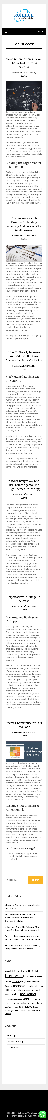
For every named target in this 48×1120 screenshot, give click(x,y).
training (9, 1010)
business (14, 976)
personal (37, 999)
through (36, 1007)
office (21, 999)
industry (14, 990)
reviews (17, 1003)
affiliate (22, 970)
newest (15, 999)
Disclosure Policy (15, 1041)
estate (30, 981)
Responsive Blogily (15, 1116)
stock (39, 1003)
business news (32, 976)
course (8, 981)
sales (23, 1003)
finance (9, 986)
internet (31, 990)
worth (8, 1013)
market (14, 994)
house (40, 986)
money (8, 999)
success (16, 1007)
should (29, 1003)
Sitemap (11, 1035)
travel (15, 1010)
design (23, 981)
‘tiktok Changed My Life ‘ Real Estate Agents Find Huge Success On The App (24, 485)
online (28, 999)
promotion (9, 1003)
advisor (13, 971)
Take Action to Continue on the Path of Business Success (24, 63)
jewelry (38, 990)
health (34, 986)
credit (16, 981)
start (34, 1003)
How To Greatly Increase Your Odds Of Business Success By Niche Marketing (24, 356)
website (36, 1010)
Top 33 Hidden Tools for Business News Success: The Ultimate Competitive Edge (21, 917)
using (29, 1011)
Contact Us (13, 1047)
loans (7, 995)
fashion (37, 982)
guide (29, 986)
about (7, 971)
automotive (32, 971)
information (23, 990)
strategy (8, 1007)
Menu (40, 31)
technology (25, 1006)
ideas (8, 989)
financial (19, 986)
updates (23, 1010)
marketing (28, 994)
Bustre (24, 75)
